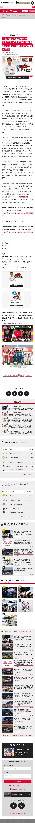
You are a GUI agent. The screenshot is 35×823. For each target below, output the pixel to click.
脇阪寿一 (26, 372)
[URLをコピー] (26, 393)
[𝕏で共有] (8, 393)
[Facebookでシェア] (14, 393)
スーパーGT (10, 7)
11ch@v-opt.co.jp (21, 194)
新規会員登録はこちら (18, 789)
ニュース (25, 11)
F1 (4, 7)
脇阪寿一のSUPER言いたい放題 (11, 375)
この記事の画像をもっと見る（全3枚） (17, 77)
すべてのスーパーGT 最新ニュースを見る (19, 735)
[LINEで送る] (20, 393)
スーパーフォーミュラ (19, 7)
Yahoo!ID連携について (18, 814)
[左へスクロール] (1, 7)
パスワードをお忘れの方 (18, 785)
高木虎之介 (29, 375)
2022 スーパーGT (12, 372)
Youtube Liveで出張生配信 (18, 197)
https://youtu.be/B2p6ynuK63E (13, 323)
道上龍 (22, 375)
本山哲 (20, 372)
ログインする (17, 781)
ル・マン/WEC (30, 7)
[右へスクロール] (33, 7)
